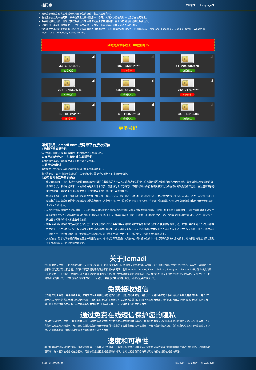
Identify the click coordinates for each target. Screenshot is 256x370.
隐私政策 (179, 363)
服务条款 (192, 363)
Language (207, 5)
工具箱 (190, 5)
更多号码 (128, 128)
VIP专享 (128, 70)
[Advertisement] (23, 66)
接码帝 (46, 5)
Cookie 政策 (208, 363)
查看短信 (68, 70)
